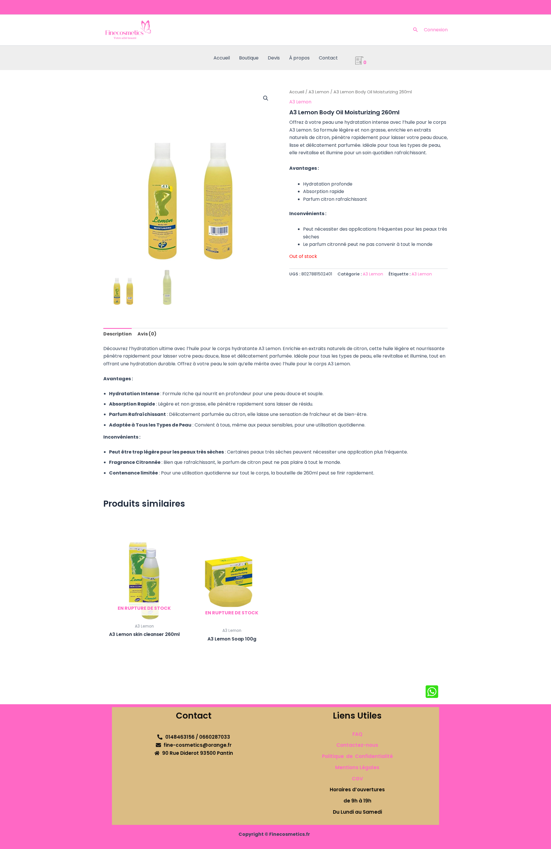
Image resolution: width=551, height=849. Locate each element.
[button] (415, 30)
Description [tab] (117, 334)
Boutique (249, 58)
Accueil (222, 58)
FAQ (357, 734)
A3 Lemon (319, 92)
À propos (299, 58)
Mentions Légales (357, 767)
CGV (357, 778)
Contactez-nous (357, 745)
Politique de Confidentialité (357, 756)
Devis (274, 58)
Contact (328, 58)
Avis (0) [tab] (146, 334)
